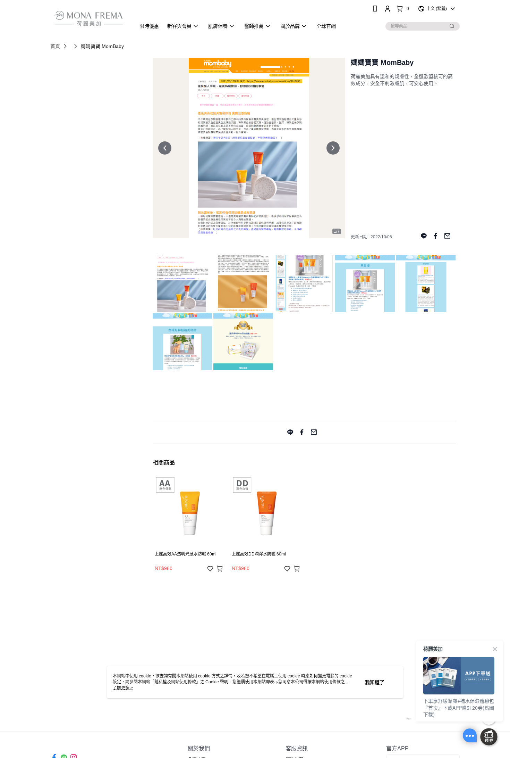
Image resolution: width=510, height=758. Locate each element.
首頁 (55, 46)
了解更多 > (123, 687)
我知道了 (374, 682)
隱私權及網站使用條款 (175, 681)
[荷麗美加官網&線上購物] (88, 18)
